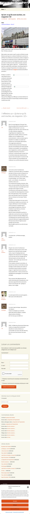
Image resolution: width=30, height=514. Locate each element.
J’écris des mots (4, 451)
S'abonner (5, 406)
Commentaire (5, 352)
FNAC (19, 19)
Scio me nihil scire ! (23, 108)
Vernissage (3, 466)
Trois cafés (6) (4, 464)
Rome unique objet (5, 472)
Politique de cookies (9, 512)
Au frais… (9, 437)
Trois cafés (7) (4, 453)
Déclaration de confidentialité (18, 512)
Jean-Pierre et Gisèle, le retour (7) (8, 468)
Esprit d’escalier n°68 (5, 477)
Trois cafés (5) (4, 475)
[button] (28, 487)
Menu (2, 9)
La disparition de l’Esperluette (13, 419)
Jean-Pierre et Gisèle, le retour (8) (8, 455)
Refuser (15, 505)
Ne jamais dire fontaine (10, 417)
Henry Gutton (24, 19)
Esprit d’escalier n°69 (5, 457)
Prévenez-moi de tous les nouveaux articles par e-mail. (15, 383)
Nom (2, 362)
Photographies (13, 19)
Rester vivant (5, 108)
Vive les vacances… (11, 426)
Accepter (15, 501)
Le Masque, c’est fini (5, 448)
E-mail (3, 365)
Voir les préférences (15, 509)
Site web (3, 368)
